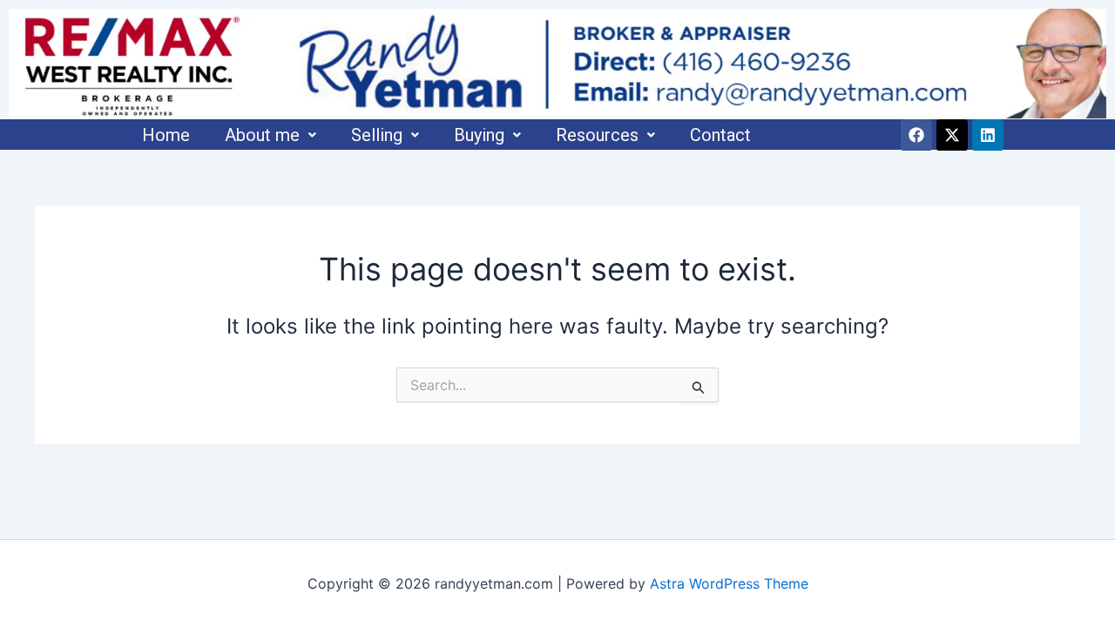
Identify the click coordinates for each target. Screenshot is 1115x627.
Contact (720, 135)
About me (262, 135)
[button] (270, 135)
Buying (479, 135)
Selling (376, 135)
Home (166, 135)
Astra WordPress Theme (729, 583)
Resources (597, 135)
